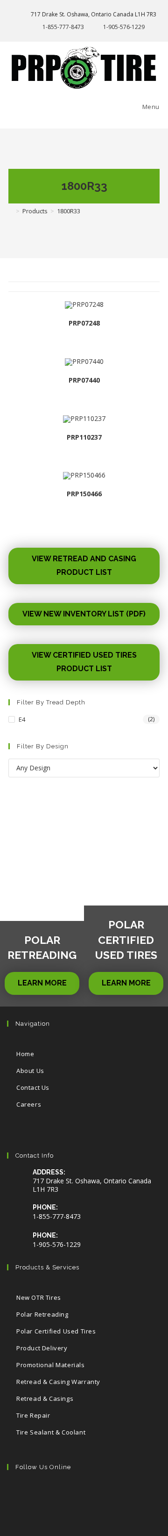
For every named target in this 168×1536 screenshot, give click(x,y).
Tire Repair (33, 1415)
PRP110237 (84, 437)
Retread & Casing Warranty (58, 1381)
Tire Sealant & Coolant (50, 1432)
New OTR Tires (38, 1297)
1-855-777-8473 (63, 27)
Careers (28, 1104)
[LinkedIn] (106, 1494)
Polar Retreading (42, 1314)
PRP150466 (84, 493)
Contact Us (32, 1087)
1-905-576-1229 (124, 27)
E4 (22, 719)
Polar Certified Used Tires (56, 1331)
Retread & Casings (44, 1398)
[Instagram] (78, 1494)
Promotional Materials (50, 1365)
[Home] (10, 211)
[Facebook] (50, 1494)
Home (25, 1054)
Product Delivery (42, 1348)
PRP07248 (84, 323)
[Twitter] (21, 1494)
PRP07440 (84, 380)
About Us (30, 1070)
